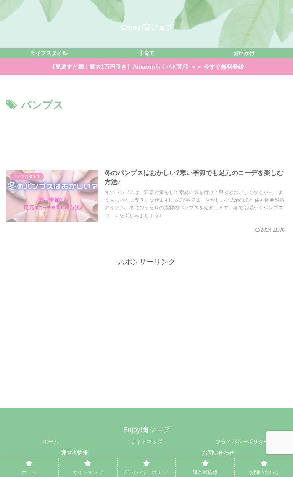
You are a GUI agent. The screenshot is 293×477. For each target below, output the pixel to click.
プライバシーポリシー (242, 441)
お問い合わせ (218, 453)
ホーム (51, 441)
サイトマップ (146, 441)
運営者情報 (74, 453)
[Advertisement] (146, 134)
